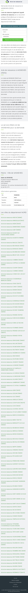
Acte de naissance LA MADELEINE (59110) (13, 376)
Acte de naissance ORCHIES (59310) (11, 453)
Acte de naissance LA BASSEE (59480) (12, 365)
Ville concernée (5, 34)
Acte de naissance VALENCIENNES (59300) (13, 536)
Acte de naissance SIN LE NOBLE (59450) (13, 513)
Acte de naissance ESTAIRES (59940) (12, 307)
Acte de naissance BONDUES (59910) (12, 249)
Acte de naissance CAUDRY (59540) (12, 268)
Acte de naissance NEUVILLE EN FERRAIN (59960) (12, 443)
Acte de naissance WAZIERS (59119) (11, 566)
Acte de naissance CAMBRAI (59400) (12, 260)
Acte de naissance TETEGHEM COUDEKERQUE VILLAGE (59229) (10, 525)
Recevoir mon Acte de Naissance (13, 39)
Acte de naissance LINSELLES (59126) (12, 399)
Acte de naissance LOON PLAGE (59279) (13, 403)
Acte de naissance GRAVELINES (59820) (13, 340)
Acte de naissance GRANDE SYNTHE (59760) (11, 336)
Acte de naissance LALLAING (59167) (12, 379)
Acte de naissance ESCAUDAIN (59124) (12, 304)
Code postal (5, 29)
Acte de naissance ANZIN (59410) (11, 224)
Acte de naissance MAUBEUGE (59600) (12, 428)
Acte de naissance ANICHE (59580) (11, 217)
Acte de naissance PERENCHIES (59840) (13, 461)
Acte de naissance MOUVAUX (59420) (12, 439)
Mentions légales (15, 580)
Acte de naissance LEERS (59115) (10, 390)
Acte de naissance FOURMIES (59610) (12, 328)
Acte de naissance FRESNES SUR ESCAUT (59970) (13, 331)
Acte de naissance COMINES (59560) (12, 271)
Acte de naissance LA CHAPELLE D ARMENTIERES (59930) (11, 369)
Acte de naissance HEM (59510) (10, 356)
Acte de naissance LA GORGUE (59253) (12, 373)
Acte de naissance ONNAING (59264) (12, 450)
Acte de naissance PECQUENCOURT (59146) (11, 457)
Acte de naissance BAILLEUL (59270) (11, 242)
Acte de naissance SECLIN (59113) (11, 510)
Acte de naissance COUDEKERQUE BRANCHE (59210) (11, 279)
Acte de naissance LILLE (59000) (10, 396)
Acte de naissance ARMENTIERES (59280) (13, 227)
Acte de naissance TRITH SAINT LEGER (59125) (12, 532)
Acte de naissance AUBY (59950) (11, 230)
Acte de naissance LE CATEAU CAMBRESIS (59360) (13, 386)
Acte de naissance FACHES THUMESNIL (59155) (12, 311)
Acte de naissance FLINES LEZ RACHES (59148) (12, 323)
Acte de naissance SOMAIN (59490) (11, 516)
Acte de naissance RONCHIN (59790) (12, 475)
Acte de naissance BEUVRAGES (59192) (12, 246)
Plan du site (15, 586)
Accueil (15, 578)
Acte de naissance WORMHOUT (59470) (13, 572)
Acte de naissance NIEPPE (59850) (11, 447)
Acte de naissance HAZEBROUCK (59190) (13, 353)
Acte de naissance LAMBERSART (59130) (13, 382)
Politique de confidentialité (15, 582)
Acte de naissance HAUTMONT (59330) (12, 350)
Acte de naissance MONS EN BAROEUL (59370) (12, 435)
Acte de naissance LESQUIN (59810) (11, 393)
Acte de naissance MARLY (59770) (11, 420)
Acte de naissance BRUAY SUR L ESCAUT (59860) (13, 256)
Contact (15, 584)
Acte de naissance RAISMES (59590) (12, 472)
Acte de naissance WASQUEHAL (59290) (13, 554)
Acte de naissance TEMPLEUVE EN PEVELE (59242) (13, 520)
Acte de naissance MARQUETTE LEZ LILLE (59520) (13, 424)
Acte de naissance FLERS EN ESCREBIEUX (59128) (13, 319)
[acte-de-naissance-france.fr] (14, 1)
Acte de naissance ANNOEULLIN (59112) (12, 220)
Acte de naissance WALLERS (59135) (11, 548)
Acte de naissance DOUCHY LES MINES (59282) (12, 297)
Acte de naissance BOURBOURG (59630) (13, 252)
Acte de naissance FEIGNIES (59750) (11, 315)
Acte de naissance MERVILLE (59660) (12, 431)
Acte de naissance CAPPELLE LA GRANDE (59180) (13, 264)
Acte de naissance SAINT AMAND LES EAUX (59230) (13, 495)
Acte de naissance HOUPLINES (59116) (12, 359)
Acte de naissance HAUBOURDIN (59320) (13, 347)
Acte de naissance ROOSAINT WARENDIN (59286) (13, 482)
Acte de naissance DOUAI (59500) (11, 293)
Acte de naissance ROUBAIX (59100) (11, 486)
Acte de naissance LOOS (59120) (10, 406)
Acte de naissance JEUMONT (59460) (12, 362)
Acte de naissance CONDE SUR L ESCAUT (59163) (13, 275)
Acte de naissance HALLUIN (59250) (11, 343)
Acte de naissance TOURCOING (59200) (13, 529)
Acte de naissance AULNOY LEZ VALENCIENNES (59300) (10, 234)
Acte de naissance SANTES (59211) (11, 507)
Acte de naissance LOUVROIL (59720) (12, 409)
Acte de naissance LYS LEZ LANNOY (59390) (14, 412)
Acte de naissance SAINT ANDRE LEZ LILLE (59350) (13, 499)
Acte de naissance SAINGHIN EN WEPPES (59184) (13, 490)
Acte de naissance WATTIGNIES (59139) (12, 557)
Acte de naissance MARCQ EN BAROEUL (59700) (12, 416)
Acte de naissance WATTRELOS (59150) (12, 560)
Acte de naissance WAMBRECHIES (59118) (13, 551)
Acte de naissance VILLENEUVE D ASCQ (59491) (12, 543)
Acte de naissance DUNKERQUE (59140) (12, 301)
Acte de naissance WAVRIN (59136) (11, 563)
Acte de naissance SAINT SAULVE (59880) (13, 503)
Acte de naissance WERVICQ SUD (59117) (13, 569)
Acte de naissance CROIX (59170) (11, 283)
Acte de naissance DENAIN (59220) (11, 290)
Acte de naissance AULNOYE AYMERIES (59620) (12, 238)
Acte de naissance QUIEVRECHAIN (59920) (13, 469)
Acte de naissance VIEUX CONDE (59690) (13, 540)
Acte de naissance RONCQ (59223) (11, 478)
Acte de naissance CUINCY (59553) (11, 287)
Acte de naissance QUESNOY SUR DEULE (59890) (13, 465)
